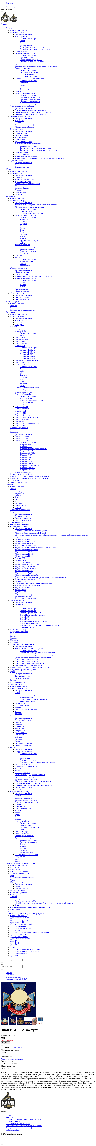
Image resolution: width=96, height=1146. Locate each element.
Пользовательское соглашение (18, 1124)
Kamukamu (18, 1047)
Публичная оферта (13, 1130)
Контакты (9, 3)
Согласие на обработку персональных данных (24, 1126)
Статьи (8, 1115)
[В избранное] (2, 1045)
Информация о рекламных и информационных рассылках (29, 1128)
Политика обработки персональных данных (23, 1119)
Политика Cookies (13, 1122)
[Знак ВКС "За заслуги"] (5, 1024)
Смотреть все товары (18, 30)
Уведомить (5, 1043)
